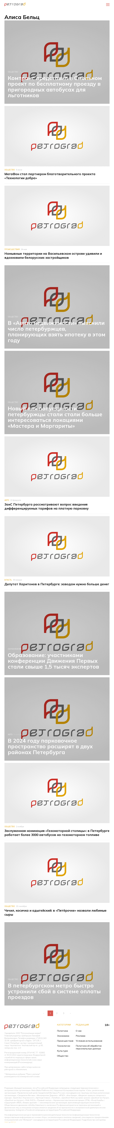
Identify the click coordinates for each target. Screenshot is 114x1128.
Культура (62, 1050)
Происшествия (12, 249)
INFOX (13, 1122)
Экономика (63, 1035)
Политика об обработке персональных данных (89, 1047)
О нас (79, 1030)
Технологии (63, 1045)
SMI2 (6, 1122)
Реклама (80, 1035)
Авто (6, 500)
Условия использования (89, 1040)
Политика (62, 1030)
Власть (8, 580)
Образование (14, 649)
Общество (13, 72)
